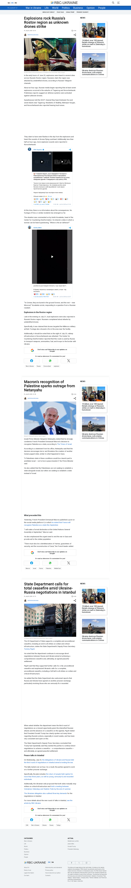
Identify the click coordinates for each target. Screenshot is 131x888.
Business (78, 7)
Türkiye (58, 825)
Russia (39, 366)
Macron (28, 568)
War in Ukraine (33, 7)
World (55, 7)
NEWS (82, 18)
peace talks (60, 12)
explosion (56, 366)
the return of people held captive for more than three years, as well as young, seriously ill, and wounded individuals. (48, 776)
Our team (26, 875)
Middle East (57, 568)
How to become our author (53, 873)
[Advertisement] (50, 121)
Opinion (91, 7)
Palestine (48, 568)
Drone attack (47, 366)
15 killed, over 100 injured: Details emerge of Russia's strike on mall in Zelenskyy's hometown (93, 407)
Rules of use (27, 870)
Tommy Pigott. (29, 649)
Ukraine (44, 825)
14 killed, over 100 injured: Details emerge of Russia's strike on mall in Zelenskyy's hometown (93, 43)
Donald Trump (70, 12)
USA (27, 825)
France (41, 568)
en (12, 3)
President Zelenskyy (82, 12)
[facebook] (71, 862)
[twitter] (79, 862)
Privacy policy (49, 870)
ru (16, 3)
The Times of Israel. (64, 444)
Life (47, 7)
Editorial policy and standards (53, 867)
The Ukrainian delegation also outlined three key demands (45, 793)
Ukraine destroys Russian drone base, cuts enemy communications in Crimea (93, 72)
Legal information (29, 873)
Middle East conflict (49, 12)
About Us (26, 867)
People (101, 7)
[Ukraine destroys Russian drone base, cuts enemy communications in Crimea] (93, 60)
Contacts (47, 875)
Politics (66, 7)
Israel (34, 568)
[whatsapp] (86, 862)
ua (9, 3)
